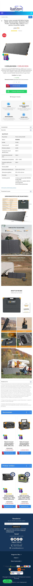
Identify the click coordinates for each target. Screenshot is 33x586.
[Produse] (2, 13)
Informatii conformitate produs (8, 188)
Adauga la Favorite (16, 97)
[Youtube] (15, 539)
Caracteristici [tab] (4, 127)
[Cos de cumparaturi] (31, 13)
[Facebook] (12, 539)
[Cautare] (30, 17)
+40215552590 (17, 546)
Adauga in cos (16, 85)
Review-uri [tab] (4, 381)
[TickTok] (18, 539)
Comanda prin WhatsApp (18, 91)
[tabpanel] (16, 48)
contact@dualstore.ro (17, 548)
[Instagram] (21, 539)
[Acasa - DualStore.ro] (16, 9)
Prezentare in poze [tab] (5, 191)
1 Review (20, 30)
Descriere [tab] (3, 130)
